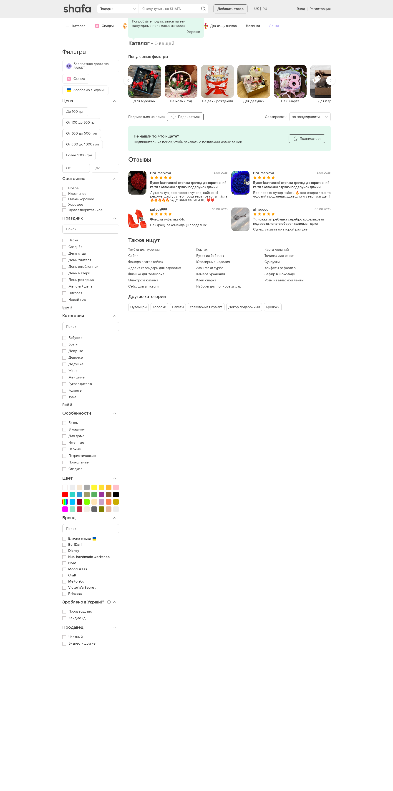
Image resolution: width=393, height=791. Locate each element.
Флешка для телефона (146, 274)
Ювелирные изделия (213, 262)
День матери (79, 273)
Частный (75, 637)
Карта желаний (277, 250)
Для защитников (223, 26)
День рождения (81, 280)
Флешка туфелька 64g (167, 219)
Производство (80, 611)
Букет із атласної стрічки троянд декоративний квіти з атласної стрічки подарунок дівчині (188, 185)
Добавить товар (230, 9)
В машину (76, 429)
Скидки (108, 26)
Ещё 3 (67, 307)
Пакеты (178, 307)
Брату (73, 344)
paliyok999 (158, 210)
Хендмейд (77, 618)
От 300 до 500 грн (81, 133)
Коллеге (75, 390)
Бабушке (75, 338)
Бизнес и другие (82, 643)
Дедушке (75, 364)
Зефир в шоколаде (280, 274)
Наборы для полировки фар (218, 286)
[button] (128, 80)
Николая (75, 293)
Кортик (201, 250)
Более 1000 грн (79, 155)
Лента (274, 26)
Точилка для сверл (280, 256)
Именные (76, 443)
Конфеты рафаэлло (280, 268)
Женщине (76, 377)
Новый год (77, 300)
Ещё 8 (67, 405)
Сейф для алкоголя (143, 286)
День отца (77, 253)
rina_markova (160, 173)
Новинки (253, 26)
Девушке (75, 351)
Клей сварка (206, 280)
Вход (301, 9)
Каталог (78, 26)
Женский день (80, 286)
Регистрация (320, 9)
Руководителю (80, 384)
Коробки (159, 307)
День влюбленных (83, 267)
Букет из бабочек (210, 256)
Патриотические (82, 456)
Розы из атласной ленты (284, 280)
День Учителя (79, 260)
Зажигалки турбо (209, 268)
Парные (74, 449)
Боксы (73, 423)
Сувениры (138, 307)
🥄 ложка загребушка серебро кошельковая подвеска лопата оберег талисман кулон (288, 221)
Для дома (76, 436)
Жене (73, 371)
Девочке (75, 357)
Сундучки (272, 262)
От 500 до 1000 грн (82, 144)
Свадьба (75, 247)
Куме (72, 397)
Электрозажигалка (143, 280)
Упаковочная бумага (206, 307)
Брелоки (273, 307)
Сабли (133, 256)
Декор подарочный (244, 307)
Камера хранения (210, 274)
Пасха (73, 240)
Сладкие (75, 469)
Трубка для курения (144, 250)
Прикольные (78, 462)
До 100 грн (75, 112)
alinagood (260, 210)
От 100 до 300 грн (81, 122)
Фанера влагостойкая (146, 262)
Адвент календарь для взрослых (154, 268)
